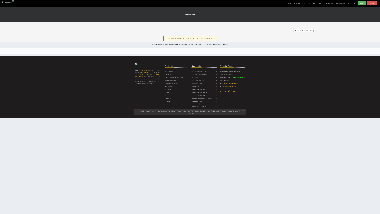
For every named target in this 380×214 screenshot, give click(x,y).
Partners (168, 98)
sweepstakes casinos (198, 106)
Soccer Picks (183, 110)
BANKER (320, 3)
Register (372, 3)
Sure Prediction (174, 110)
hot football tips (196, 104)
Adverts (167, 92)
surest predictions (198, 89)
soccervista (158, 110)
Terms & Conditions (171, 83)
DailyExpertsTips (192, 110)
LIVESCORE (329, 3)
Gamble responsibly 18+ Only (236, 111)
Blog (166, 95)
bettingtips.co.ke (165, 111)
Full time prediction (182, 111)
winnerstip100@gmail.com (229, 83)
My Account (169, 71)
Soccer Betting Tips (198, 80)
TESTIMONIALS (340, 3)
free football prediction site (201, 98)
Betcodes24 (231, 110)
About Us (168, 74)
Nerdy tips (173, 111)
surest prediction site (199, 92)
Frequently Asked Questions (174, 77)
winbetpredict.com (205, 111)
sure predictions (197, 83)
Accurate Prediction (198, 71)
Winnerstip (143, 70)
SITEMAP (167, 101)
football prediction (198, 95)
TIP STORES (312, 3)
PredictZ (211, 110)
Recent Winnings (170, 80)
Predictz (238, 110)
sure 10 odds (195, 86)
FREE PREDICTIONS (300, 3)
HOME (290, 3)
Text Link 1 (351, 3)
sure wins (194, 77)
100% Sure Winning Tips (199, 74)
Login (361, 3)
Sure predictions (197, 101)
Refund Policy (169, 89)
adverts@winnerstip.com (229, 86)
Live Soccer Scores (216, 111)
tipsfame (224, 111)
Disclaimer (168, 86)
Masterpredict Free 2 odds (153, 111)
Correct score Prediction (221, 110)
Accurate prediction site (148, 110)
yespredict (192, 113)
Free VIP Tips (166, 110)
